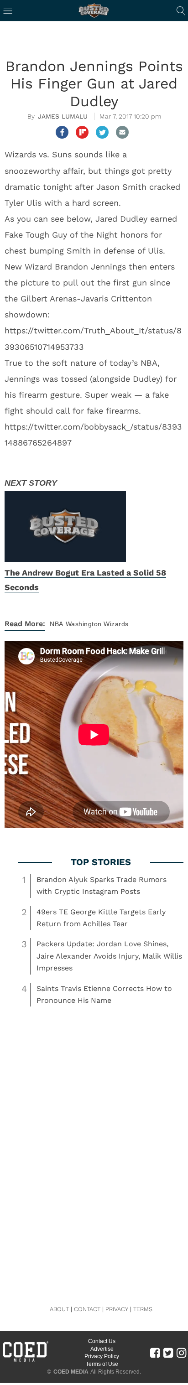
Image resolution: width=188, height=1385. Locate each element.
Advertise (102, 1349)
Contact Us (101, 1341)
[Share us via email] (122, 132)
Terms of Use (102, 1364)
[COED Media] (25, 1361)
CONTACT (87, 1309)
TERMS (142, 1309)
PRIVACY (116, 1309)
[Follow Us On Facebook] (155, 1352)
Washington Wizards (97, 624)
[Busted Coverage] (94, 10)
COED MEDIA (71, 1372)
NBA (56, 624)
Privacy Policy (101, 1356)
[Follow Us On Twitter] (168, 1352)
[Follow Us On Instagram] (181, 1352)
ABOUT (59, 1309)
